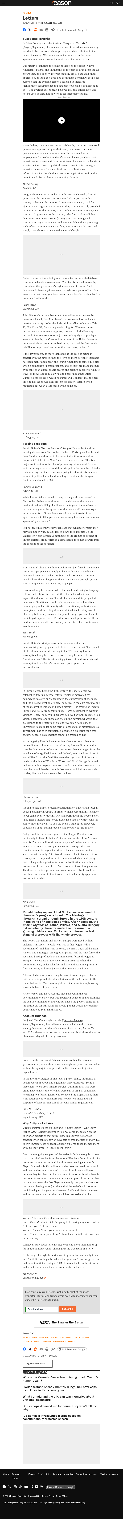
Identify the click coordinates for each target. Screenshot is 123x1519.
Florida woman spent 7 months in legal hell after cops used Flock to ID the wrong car (60, 1388)
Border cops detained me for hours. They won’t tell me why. (60, 1407)
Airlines (85, 1337)
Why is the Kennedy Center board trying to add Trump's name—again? (60, 1378)
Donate (57, 1474)
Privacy (37, 1341)
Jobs (48, 1474)
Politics (27, 12)
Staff (40, 1474)
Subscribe (67, 1308)
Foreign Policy (59, 1341)
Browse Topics (15, 1476)
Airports (71, 1341)
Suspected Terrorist (75, 43)
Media (103, 1474)
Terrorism (27, 1341)
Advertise (68, 1474)
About (6, 1474)
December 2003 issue (53, 23)
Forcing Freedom (51, 448)
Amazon (113, 1474)
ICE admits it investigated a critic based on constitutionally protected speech (52, 1417)
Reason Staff (28, 23)
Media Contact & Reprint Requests (40, 1355)
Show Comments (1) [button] (38, 1363)
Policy (77, 1337)
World (34, 1337)
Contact (93, 1474)
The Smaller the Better (61, 1322)
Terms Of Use (62, 1496)
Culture (54, 1337)
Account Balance (73, 1020)
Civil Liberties (67, 1337)
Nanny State (44, 1337)
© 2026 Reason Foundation (15, 1496)
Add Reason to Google (73, 30)
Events (32, 1474)
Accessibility (35, 1496)
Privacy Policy (48, 1496)
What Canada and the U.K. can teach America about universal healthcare (58, 1398)
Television (47, 1341)
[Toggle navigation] (3, 3)
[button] (118, 3)
